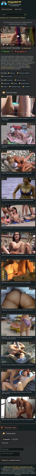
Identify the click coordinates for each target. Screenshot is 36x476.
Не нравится (20, 51)
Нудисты (12, 73)
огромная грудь (16, 86)
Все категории (7, 9)
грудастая (6, 83)
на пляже (27, 86)
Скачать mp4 (27, 48)
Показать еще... (10, 427)
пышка (15, 83)
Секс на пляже (7, 76)
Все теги (18, 9)
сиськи (5, 86)
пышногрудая (25, 83)
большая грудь (21, 80)
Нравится (6, 51)
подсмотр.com (17, 468)
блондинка (9, 80)
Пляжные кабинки (24, 73)
